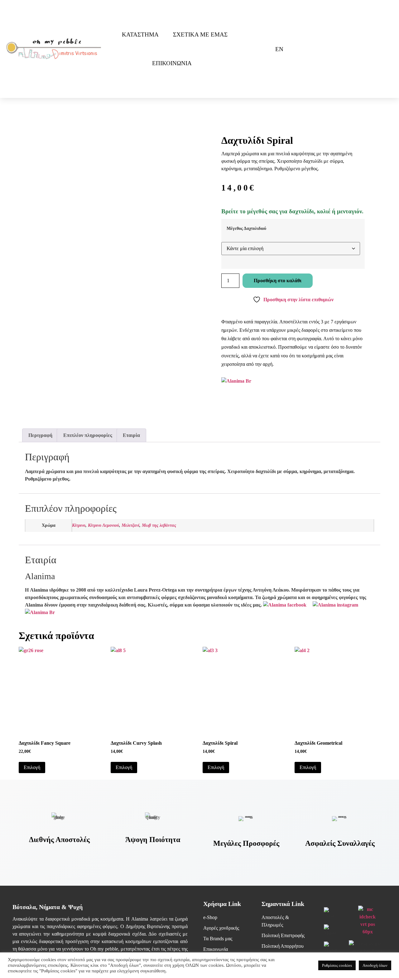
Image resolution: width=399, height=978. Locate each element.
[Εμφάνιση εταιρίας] (236, 381)
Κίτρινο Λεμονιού (103, 525)
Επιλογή (32, 767)
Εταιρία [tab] (131, 435)
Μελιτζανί (130, 525)
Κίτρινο (78, 525)
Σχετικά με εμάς (200, 34)
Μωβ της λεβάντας (159, 525)
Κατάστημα (140, 34)
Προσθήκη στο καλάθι (277, 280)
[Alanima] (40, 612)
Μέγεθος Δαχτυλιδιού (246, 228)
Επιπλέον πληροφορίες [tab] (87, 435)
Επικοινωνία (172, 63)
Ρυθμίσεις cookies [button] (337, 965)
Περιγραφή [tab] (40, 435)
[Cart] (259, 49)
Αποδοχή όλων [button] (375, 965)
